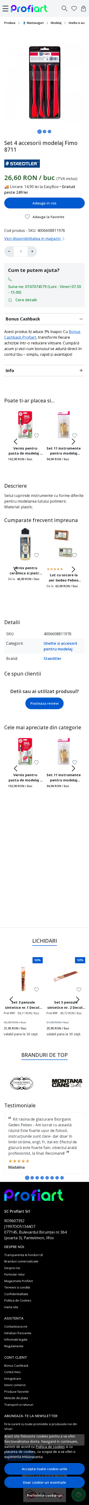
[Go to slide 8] (62, 1178)
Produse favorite (16, 1391)
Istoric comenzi (15, 1385)
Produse (9, 23)
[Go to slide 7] (57, 1178)
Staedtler (52, 658)
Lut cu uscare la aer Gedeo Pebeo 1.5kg (64, 578)
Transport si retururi (18, 1404)
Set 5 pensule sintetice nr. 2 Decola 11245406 (65, 1005)
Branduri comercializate (21, 1261)
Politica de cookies (50, 1446)
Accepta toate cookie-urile (44, 1468)
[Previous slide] (15, 441)
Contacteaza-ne (15, 1326)
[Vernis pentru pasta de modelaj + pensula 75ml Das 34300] (25, 424)
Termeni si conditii (17, 1287)
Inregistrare (12, 1378)
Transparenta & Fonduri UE (23, 1255)
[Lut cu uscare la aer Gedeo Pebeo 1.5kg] (64, 544)
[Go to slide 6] (52, 1178)
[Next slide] (73, 441)
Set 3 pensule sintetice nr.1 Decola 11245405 (23, 1005)
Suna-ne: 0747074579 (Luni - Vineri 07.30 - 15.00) (44, 289)
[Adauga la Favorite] (36, 435)
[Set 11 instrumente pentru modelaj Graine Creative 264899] (64, 424)
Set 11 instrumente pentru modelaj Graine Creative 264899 (64, 451)
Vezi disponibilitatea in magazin (32, 238)
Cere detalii (26, 299)
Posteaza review (44, 703)
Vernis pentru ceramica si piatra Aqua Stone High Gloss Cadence (25, 571)
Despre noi (12, 1268)
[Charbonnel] (21, 1092)
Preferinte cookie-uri (44, 1495)
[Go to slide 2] (44, 131)
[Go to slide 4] (42, 1178)
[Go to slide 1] (39, 131)
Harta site (11, 1307)
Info (9, 370)
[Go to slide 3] (49, 131)
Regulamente (13, 1346)
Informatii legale (16, 1339)
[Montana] (67, 1092)
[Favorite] (74, 8)
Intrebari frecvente (17, 1333)
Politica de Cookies (17, 1300)
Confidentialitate (16, 1294)
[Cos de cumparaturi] (83, 8)
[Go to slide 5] (47, 1178)
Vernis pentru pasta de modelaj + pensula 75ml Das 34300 (25, 451)
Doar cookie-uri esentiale (44, 1482)
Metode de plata (16, 1398)
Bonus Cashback (22, 319)
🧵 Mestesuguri (33, 23)
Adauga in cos (44, 203)
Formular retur (14, 1274)
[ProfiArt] (30, 8)
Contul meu (12, 1372)
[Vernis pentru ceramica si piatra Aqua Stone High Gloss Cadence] (25, 544)
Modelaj (56, 23)
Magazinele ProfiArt (18, 1281)
